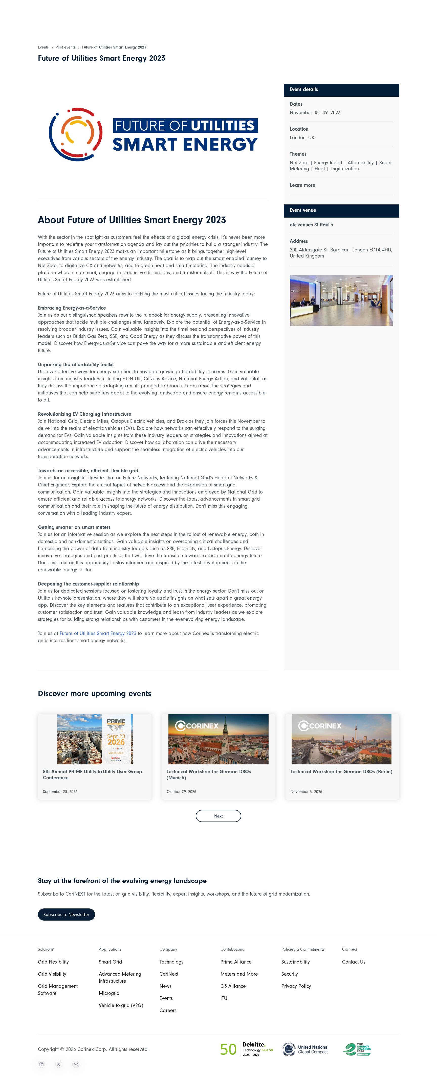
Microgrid (109, 994)
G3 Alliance (233, 987)
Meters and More (239, 974)
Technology (172, 962)
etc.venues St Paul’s (311, 225)
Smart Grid (110, 962)
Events (43, 48)
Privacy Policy (296, 987)
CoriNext (169, 974)
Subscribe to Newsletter (66, 914)
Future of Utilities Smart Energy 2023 (114, 48)
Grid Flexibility (53, 962)
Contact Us (353, 962)
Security (289, 974)
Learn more (302, 186)
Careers (168, 1011)
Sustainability (295, 962)
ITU (224, 999)
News (165, 987)
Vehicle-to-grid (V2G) (121, 1006)
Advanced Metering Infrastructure (120, 978)
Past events (65, 48)
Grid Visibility (52, 974)
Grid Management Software (58, 991)
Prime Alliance (236, 962)
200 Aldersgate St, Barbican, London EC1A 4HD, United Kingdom (341, 253)
